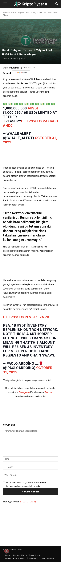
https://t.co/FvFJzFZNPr (26, 317)
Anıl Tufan (14, 68)
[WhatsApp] (36, 408)
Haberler (6, 12)
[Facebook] (15, 408)
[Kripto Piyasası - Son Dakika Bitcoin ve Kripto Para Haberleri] (30, 4)
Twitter (48, 392)
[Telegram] (42, 408)
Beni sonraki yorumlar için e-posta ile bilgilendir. (26, 482)
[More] (49, 408)
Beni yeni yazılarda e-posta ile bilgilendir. (23, 486)
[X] (22, 408)
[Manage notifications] (6, 551)
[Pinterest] (29, 408)
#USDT (33, 108)
